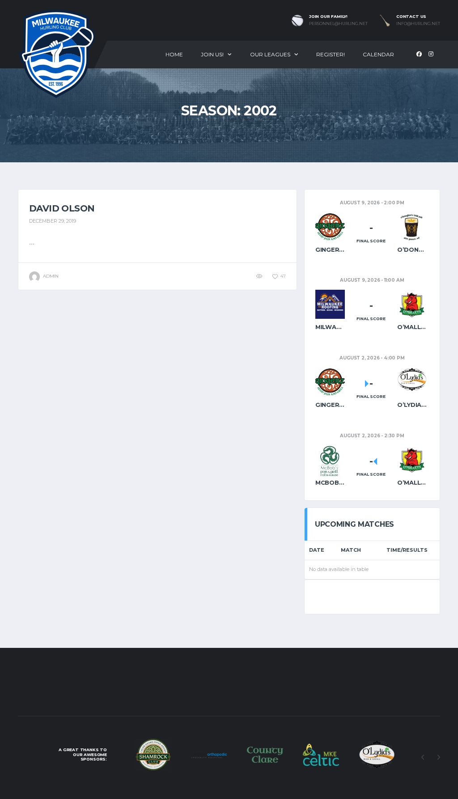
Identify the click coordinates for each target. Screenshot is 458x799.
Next (438, 757)
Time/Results (407, 550)
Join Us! (212, 54)
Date (316, 550)
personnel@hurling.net (338, 23)
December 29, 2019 (52, 221)
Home (174, 54)
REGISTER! (330, 54)
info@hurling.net (418, 23)
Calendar (378, 54)
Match (351, 550)
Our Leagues (270, 54)
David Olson (61, 208)
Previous (422, 757)
